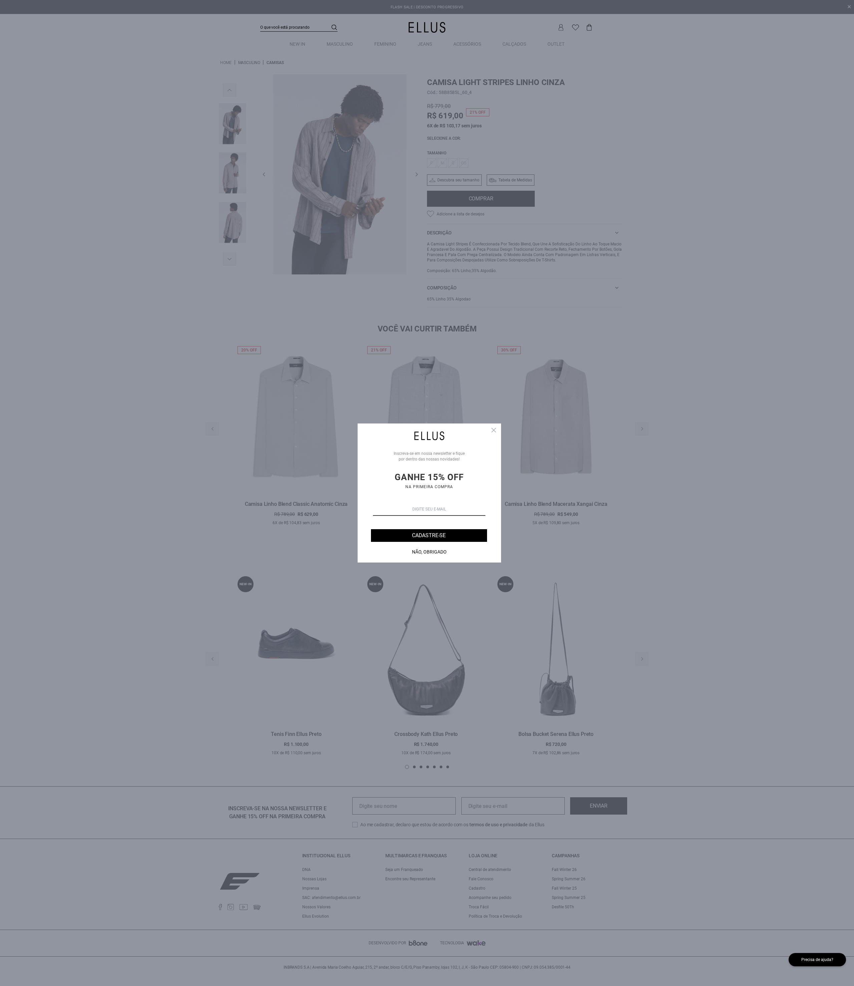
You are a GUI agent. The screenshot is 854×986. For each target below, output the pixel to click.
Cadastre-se (429, 535)
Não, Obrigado (429, 552)
